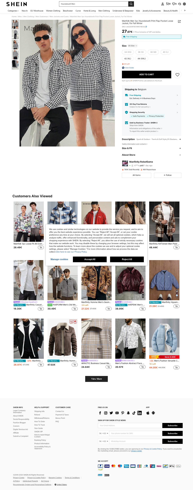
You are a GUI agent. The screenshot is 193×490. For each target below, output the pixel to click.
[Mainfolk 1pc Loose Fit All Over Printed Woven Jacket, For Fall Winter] (29, 222)
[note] (164, 357)
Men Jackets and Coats (59, 17)
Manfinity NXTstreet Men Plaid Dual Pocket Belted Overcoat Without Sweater (164, 244)
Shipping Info (39, 411)
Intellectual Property (30, 481)
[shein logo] (16, 4)
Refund (37, 415)
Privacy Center (18, 478)
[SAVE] (177, 74)
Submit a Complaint (20, 436)
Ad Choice (45, 481)
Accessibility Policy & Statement (42, 448)
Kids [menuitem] (138, 11)
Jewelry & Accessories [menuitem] (152, 11)
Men (20, 17)
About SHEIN (18, 416)
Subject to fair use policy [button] (139, 107)
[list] (120, 413)
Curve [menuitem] (78, 11)
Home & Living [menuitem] (90, 11)
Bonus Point (60, 418)
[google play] (153, 414)
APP (147, 407)
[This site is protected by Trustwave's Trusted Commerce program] (100, 475)
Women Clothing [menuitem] (53, 11)
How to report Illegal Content (42, 436)
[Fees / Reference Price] (133, 32)
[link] (168, 4)
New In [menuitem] (25, 11)
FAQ (57, 422)
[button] (179, 4)
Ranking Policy (40, 440)
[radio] (128, 52)
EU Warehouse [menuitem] (37, 11)
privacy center (136, 451)
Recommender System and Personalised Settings (32, 485)
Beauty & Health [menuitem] (171, 11)
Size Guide (38, 428)
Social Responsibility (21, 419)
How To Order (39, 422)
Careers (16, 426)
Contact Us (60, 411)
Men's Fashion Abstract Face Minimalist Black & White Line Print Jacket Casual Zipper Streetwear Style (130, 363)
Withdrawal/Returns (41, 418)
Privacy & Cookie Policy (153, 449)
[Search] (131, 4)
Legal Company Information (19, 412)
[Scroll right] (185, 10)
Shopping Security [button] (137, 112)
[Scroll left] (181, 10)
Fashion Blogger (19, 423)
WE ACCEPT (103, 461)
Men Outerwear (42, 17)
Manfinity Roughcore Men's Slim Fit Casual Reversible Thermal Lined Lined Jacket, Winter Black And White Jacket (29, 361)
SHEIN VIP (38, 432)
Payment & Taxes (62, 415)
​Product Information (41, 444)
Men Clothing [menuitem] (104, 11)
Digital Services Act (20, 429)
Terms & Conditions (72, 478)
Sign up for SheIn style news (112, 420)
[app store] (148, 414)
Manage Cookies (55, 478)
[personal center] (162, 4)
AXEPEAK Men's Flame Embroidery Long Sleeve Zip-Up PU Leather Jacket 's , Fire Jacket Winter (131, 305)
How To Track (39, 425)
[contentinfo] (140, 467)
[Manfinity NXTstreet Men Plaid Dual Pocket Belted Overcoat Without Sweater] (164, 222)
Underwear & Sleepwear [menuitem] (123, 11)
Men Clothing (28, 17)
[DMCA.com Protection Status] (106, 475)
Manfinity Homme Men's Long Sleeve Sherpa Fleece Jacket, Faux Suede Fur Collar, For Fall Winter (63, 361)
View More (96, 379)
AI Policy (16, 481)
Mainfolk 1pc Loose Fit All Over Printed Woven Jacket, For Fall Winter (29, 244)
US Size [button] (131, 46)
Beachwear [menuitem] (68, 11)
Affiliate (16, 433)
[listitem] (28, 228)
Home (14, 17)
